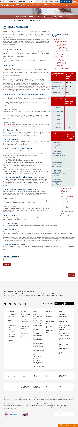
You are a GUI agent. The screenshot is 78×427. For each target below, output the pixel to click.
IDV (47, 115)
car (39, 20)
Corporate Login (63, 316)
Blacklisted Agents (64, 319)
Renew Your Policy (24, 326)
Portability (23, 328)
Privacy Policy (36, 314)
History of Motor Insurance (60, 38)
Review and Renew (58, 67)
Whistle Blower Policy (38, 366)
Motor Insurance (18, 5)
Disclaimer (36, 329)
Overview (48, 314)
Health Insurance (25, 5)
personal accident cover (10, 124)
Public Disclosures (50, 323)
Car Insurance (32, 20)
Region (58, 59)
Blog (26, 20)
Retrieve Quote (24, 319)
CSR (47, 319)
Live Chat (32, 1)
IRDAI (33, 68)
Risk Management (50, 321)
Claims (67, 5)
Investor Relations (54, 1)
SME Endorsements (25, 339)
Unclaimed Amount (25, 321)
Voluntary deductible (62, 64)
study (44, 79)
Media (47, 332)
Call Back (22, 1)
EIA (21, 331)
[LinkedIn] (25, 304)
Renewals (61, 5)
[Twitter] (15, 304)
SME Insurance (39, 5)
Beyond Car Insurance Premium (61, 68)
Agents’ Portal (62, 314)
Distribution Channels (64, 325)
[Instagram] (10, 304)
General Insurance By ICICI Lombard (13, 20)
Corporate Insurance (47, 5)
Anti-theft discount (61, 62)
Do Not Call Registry (38, 323)
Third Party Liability (61, 44)
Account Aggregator (64, 335)
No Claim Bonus (61, 65)
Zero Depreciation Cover (63, 48)
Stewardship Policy (38, 335)
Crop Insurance (11, 334)
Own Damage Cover (61, 45)
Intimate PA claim (24, 323)
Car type (59, 57)
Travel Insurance (32, 5)
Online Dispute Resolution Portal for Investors (25, 335)
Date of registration (62, 60)
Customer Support (25, 314)
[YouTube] (20, 304)
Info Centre (44, 1)
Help (38, 1)
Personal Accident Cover (63, 47)
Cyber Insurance (11, 336)
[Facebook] (5, 304)
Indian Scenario (57, 39)
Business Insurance (12, 331)
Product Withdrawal (38, 320)
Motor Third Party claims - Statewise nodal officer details (38, 362)
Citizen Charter (24, 316)
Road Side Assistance (62, 50)
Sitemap (61, 342)
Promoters (49, 316)
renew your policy (12, 231)
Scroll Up (71, 275)
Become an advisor (65, 1)
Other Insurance (54, 5)
